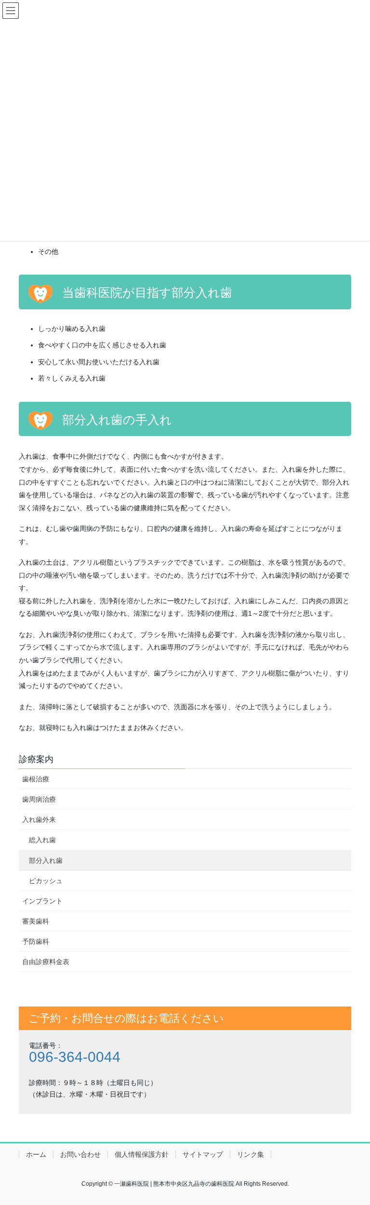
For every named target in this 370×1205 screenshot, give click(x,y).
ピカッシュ (46, 881)
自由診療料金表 (45, 962)
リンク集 (250, 1154)
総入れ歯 (42, 840)
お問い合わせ (80, 1154)
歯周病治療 (39, 799)
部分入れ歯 (46, 860)
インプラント (42, 901)
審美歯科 (35, 921)
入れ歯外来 (39, 819)
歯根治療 (35, 779)
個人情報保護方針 (142, 1154)
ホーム (36, 1154)
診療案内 (36, 759)
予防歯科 (35, 941)
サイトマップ (203, 1154)
